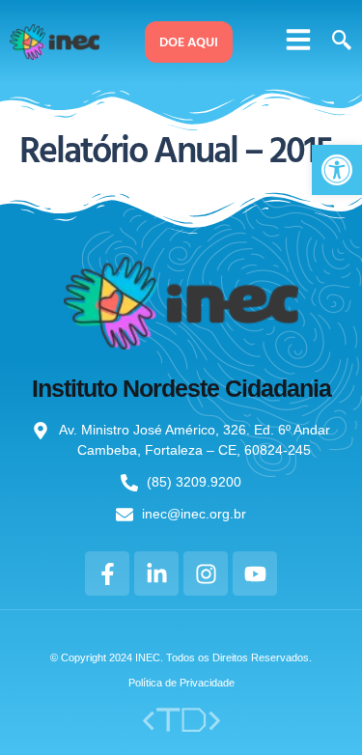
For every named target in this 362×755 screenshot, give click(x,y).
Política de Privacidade (181, 682)
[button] (298, 39)
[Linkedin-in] (156, 573)
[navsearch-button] (338, 41)
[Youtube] (255, 573)
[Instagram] (205, 573)
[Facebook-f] (107, 573)
